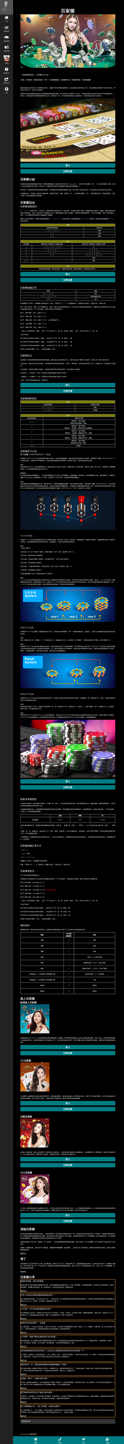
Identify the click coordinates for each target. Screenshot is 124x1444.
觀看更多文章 (26, 1421)
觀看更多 (23, 1253)
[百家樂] (67, 41)
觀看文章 (23, 1291)
